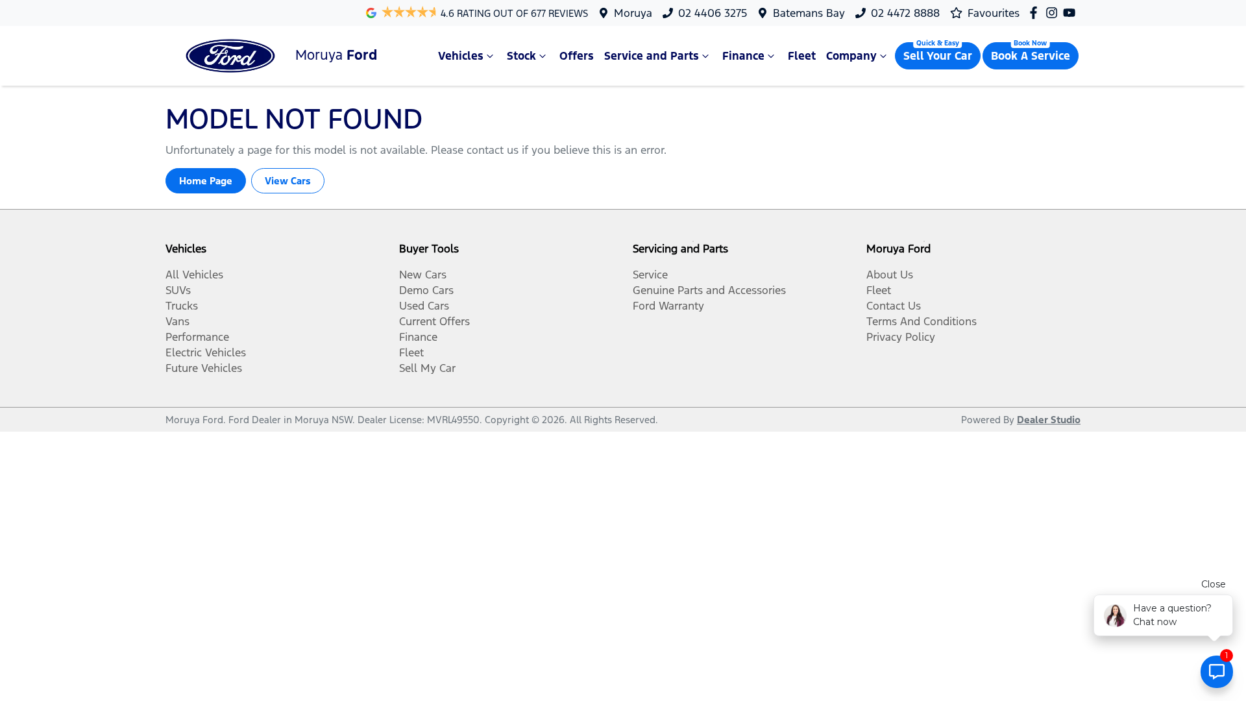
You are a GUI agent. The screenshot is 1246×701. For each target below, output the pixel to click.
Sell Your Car (937, 56)
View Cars (288, 181)
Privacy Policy (900, 337)
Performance (197, 337)
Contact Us (893, 306)
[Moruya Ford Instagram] (1054, 12)
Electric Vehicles (205, 352)
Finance (743, 56)
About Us (889, 274)
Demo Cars (426, 290)
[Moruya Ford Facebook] (1036, 12)
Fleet (802, 56)
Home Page (205, 181)
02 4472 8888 (905, 13)
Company (851, 56)
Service (650, 274)
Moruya (633, 13)
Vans (177, 321)
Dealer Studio (1049, 419)
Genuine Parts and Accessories (709, 290)
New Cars (422, 274)
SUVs (178, 290)
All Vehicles (194, 274)
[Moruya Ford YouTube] (1072, 12)
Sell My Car (427, 368)
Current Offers (434, 321)
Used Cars (424, 306)
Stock (521, 56)
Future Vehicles (203, 368)
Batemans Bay (809, 13)
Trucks (181, 306)
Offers (576, 56)
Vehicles (460, 56)
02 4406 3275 (712, 13)
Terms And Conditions (921, 321)
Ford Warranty (668, 306)
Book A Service (1030, 56)
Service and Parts (651, 56)
